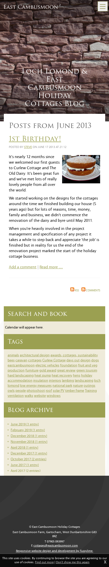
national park (62, 386)
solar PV (58, 391)
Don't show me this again (72, 562)
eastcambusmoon (21, 365)
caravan (21, 360)
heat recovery (62, 376)
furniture (32, 371)
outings (89, 386)
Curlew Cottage (54, 360)
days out (73, 360)
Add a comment (23, 267)
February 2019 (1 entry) (28, 430)
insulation (40, 381)
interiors (55, 381)
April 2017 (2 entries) (26, 471)
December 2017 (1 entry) (29, 453)
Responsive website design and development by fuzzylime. (54, 551)
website (40, 396)
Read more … (51, 267)
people (20, 391)
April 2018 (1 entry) (24, 448)
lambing (68, 381)
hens (76, 376)
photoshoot (36, 391)
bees (11, 360)
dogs (95, 360)
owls (11, 391)
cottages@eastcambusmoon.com (55, 545)
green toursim (86, 371)
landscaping (84, 381)
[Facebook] (101, 474)
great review (66, 371)
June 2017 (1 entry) (25, 465)
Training (91, 391)
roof (49, 391)
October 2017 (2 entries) (28, 459)
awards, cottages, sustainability (74, 355)
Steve (28, 147)
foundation (68, 365)
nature (78, 386)
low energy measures (36, 386)
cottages (35, 360)
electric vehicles (47, 365)
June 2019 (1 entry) (25, 424)
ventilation (16, 396)
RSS (76, 290)
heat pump (42, 376)
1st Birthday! (35, 138)
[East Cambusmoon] (32, 6)
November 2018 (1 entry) (29, 442)
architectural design (35, 355)
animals (13, 355)
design (85, 360)
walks (29, 396)
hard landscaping (21, 376)
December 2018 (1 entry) (29, 436)
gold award (47, 371)
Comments (92, 290)
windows (54, 396)
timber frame (74, 391)
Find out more (44, 562)
